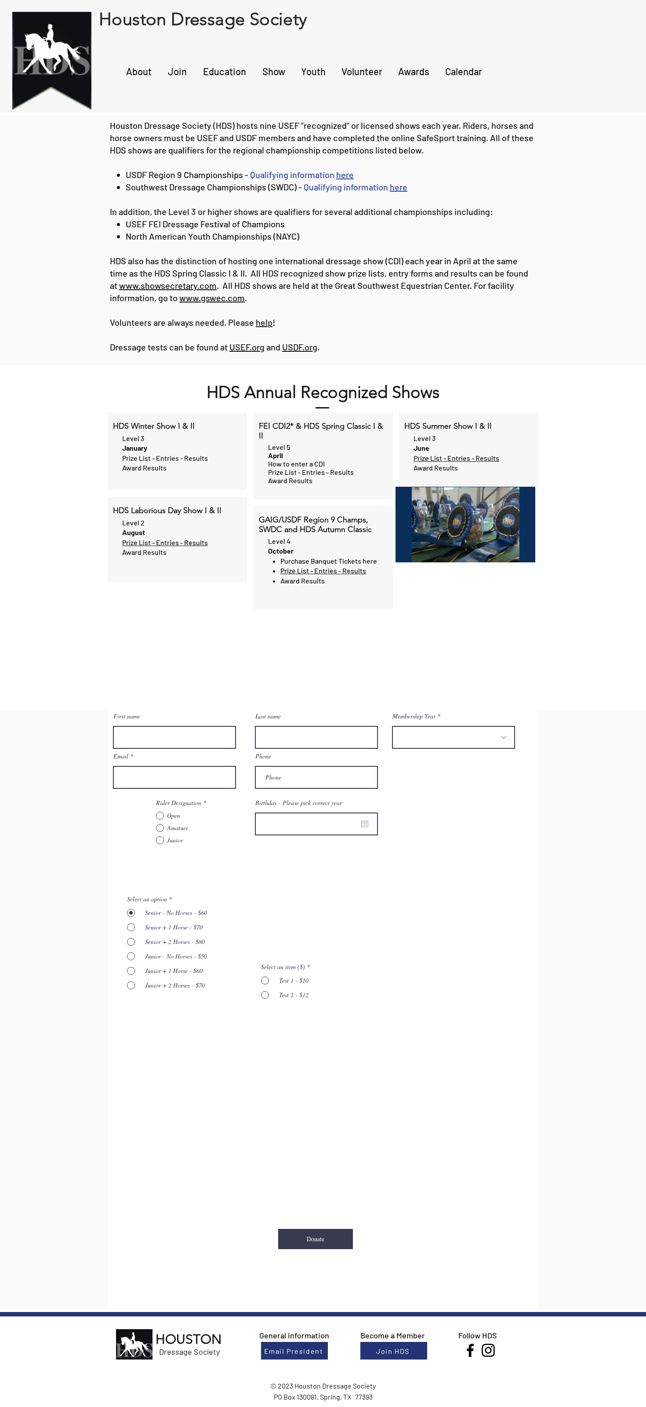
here (345, 174)
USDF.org (299, 347)
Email (120, 756)
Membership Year (414, 716)
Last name (268, 716)
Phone (263, 756)
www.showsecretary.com (168, 285)
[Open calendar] (364, 823)
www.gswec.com (212, 297)
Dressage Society (189, 1351)
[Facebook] (470, 1350)
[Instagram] (488, 1350)
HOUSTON (188, 1339)
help (264, 322)
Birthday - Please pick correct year (298, 803)
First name (126, 716)
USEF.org (247, 347)
